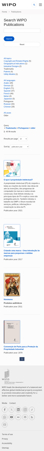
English (7, 88)
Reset (22, 44)
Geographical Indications (14, 64)
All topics (7, 58)
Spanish (7, 91)
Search (9, 38)
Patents (7, 72)
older (33, 128)
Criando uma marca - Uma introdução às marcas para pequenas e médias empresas (22, 253)
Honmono (8, 299)
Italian (6, 96)
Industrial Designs (11, 66)
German (7, 86)
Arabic (6, 83)
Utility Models (9, 74)
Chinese (7, 107)
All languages (9, 80)
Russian (7, 104)
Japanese (8, 99)
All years (7, 113)
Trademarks (11, 128)
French (7, 94)
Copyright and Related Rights (16, 61)
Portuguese (23, 128)
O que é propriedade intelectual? (18, 180)
